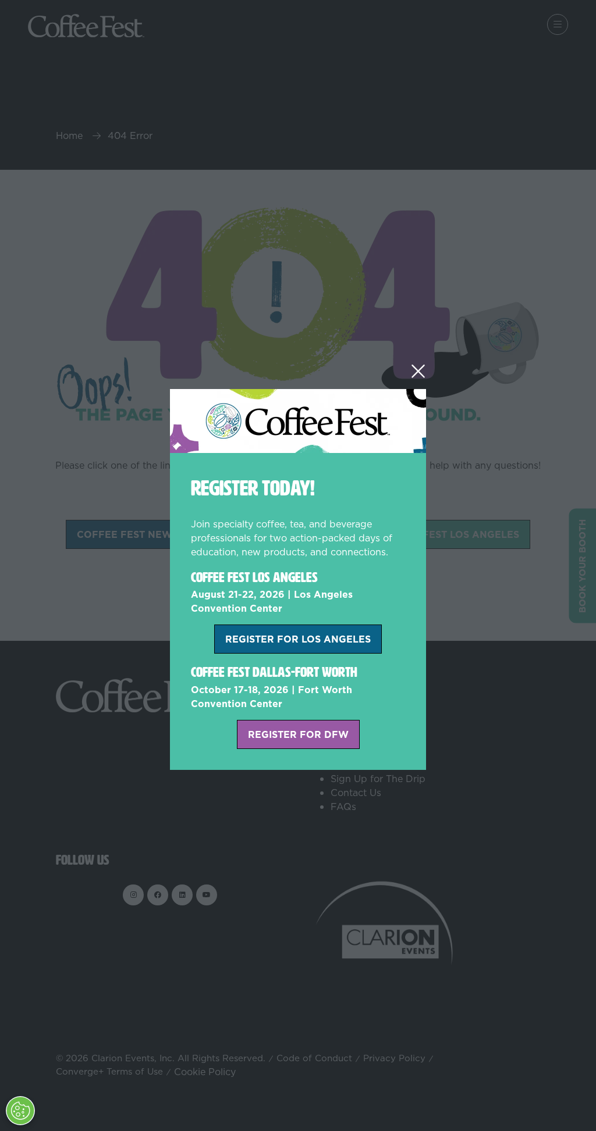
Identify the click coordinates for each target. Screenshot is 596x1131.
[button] (418, 371)
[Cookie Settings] (20, 1110)
